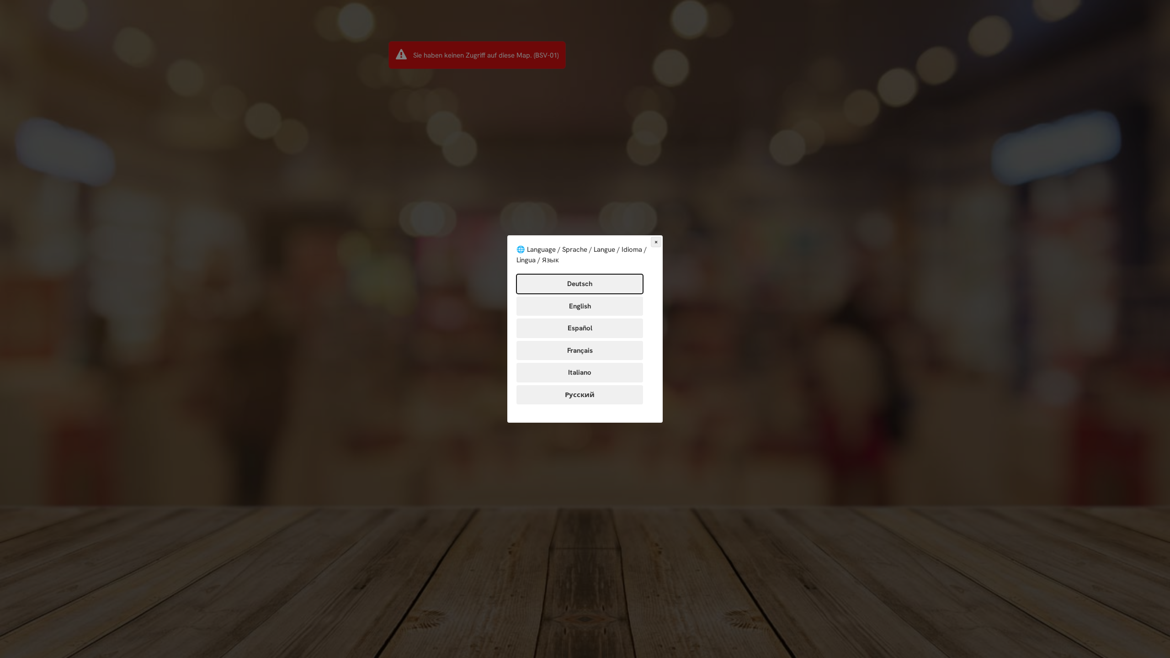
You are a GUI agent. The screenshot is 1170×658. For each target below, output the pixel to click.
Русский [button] (580, 394)
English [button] (580, 306)
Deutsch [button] (579, 283)
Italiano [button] (579, 372)
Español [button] (580, 328)
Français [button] (580, 350)
